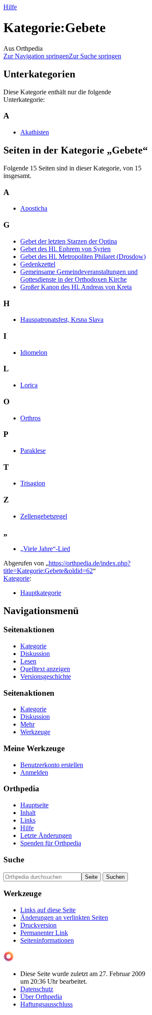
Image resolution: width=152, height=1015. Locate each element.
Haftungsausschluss (46, 1004)
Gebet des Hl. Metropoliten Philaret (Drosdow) (83, 256)
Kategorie (16, 578)
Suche (13, 859)
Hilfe (10, 7)
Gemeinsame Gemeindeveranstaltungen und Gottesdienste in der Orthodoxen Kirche (79, 275)
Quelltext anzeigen (45, 668)
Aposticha (33, 208)
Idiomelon (33, 352)
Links (27, 820)
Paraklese (33, 450)
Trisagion (32, 483)
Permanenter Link (44, 932)
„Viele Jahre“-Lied (45, 548)
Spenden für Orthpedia (50, 843)
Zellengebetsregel (43, 516)
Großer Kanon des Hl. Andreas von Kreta (76, 287)
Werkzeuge (35, 731)
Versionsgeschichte (45, 676)
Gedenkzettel (37, 264)
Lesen (28, 661)
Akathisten (34, 132)
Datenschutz (36, 989)
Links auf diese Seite (48, 910)
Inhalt (27, 812)
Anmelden (34, 772)
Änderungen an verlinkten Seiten (64, 917)
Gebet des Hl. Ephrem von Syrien (65, 248)
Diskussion (35, 653)
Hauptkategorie (40, 592)
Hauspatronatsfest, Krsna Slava (61, 319)
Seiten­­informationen (47, 940)
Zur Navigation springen (36, 56)
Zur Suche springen (95, 56)
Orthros (30, 418)
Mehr (27, 724)
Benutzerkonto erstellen (51, 764)
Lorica (29, 385)
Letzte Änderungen (46, 835)
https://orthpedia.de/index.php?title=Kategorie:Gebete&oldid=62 (66, 567)
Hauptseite (34, 805)
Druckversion (38, 925)
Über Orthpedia (41, 996)
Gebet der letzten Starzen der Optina (68, 241)
